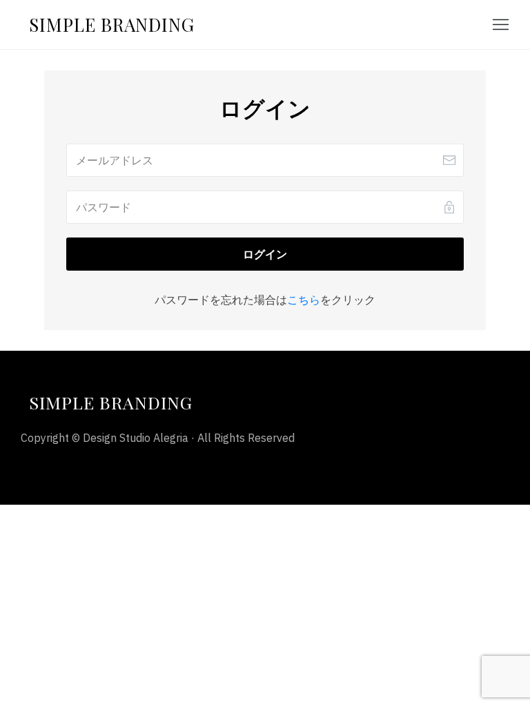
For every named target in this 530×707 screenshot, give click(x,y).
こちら (303, 300)
